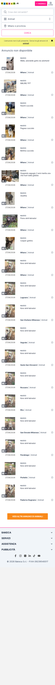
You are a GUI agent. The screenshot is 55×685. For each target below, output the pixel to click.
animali (26, 43)
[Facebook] (16, 556)
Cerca (27, 33)
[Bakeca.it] (17, 3)
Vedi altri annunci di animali (27, 516)
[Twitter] (25, 556)
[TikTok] (34, 556)
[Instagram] (20, 556)
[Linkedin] (30, 556)
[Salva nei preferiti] (52, 72)
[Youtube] (39, 556)
